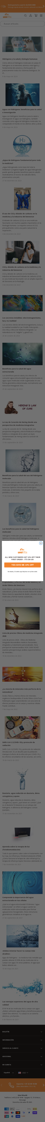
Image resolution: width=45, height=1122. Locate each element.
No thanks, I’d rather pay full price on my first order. (22, 571)
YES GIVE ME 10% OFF (22, 565)
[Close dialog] (40, 543)
